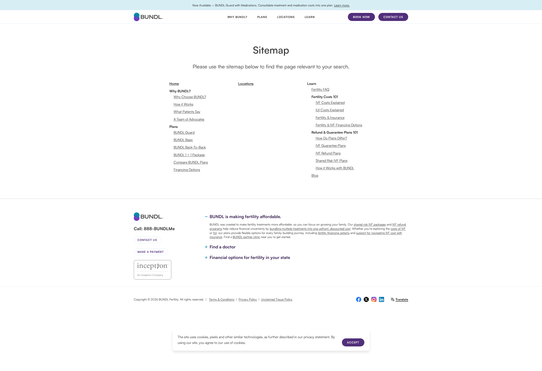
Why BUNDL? (237, 17)
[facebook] (358, 299)
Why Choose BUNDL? (190, 97)
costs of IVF (398, 228)
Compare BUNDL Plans (191, 162)
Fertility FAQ (320, 89)
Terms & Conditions (221, 299)
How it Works (183, 104)
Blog (314, 175)
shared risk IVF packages (370, 224)
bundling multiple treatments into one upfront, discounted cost (310, 228)
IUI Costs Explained (330, 110)
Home (174, 84)
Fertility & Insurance (330, 117)
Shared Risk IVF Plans (331, 160)
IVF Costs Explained (330, 102)
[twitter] (366, 299)
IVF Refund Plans (328, 153)
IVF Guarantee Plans (331, 145)
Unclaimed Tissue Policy (276, 299)
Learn (310, 17)
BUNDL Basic (183, 140)
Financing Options (187, 170)
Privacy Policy (248, 299)
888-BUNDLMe (159, 228)
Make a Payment (150, 251)
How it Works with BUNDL (335, 168)
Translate (401, 299)
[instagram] (373, 299)
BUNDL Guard (184, 132)
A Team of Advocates (189, 119)
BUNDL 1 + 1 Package (189, 155)
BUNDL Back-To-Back (190, 147)
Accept (353, 342)
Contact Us (147, 240)
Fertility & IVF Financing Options (339, 125)
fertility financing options (334, 233)
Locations (286, 17)
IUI (215, 233)
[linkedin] (381, 299)
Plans (262, 17)
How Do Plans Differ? (331, 138)
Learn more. (342, 5)
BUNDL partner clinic (246, 237)
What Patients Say (187, 111)
